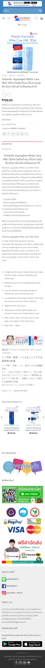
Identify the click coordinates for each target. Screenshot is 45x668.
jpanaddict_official (14, 592)
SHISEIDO (20, 75)
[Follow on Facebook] (16, 663)
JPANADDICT (11, 585)
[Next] (43, 422)
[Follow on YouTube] (28, 663)
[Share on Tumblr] (27, 134)
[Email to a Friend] (18, 134)
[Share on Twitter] (13, 134)
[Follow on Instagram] (20, 663)
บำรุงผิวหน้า (22, 128)
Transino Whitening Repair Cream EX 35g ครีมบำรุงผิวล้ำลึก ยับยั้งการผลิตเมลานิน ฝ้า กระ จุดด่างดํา (34, 429)
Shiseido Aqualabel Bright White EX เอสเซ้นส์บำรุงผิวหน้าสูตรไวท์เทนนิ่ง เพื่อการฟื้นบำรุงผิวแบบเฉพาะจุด (11, 429)
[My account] (36, 18)
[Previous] (1, 422)
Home (4, 75)
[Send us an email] (24, 663)
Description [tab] (7, 144)
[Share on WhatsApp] (4, 134)
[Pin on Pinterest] (22, 134)
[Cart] (41, 18)
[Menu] (3, 18)
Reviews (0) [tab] (6, 149)
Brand (12, 75)
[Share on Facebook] (9, 134)
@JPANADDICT (12, 579)
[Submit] (40, 10)
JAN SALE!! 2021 (22, 653)
